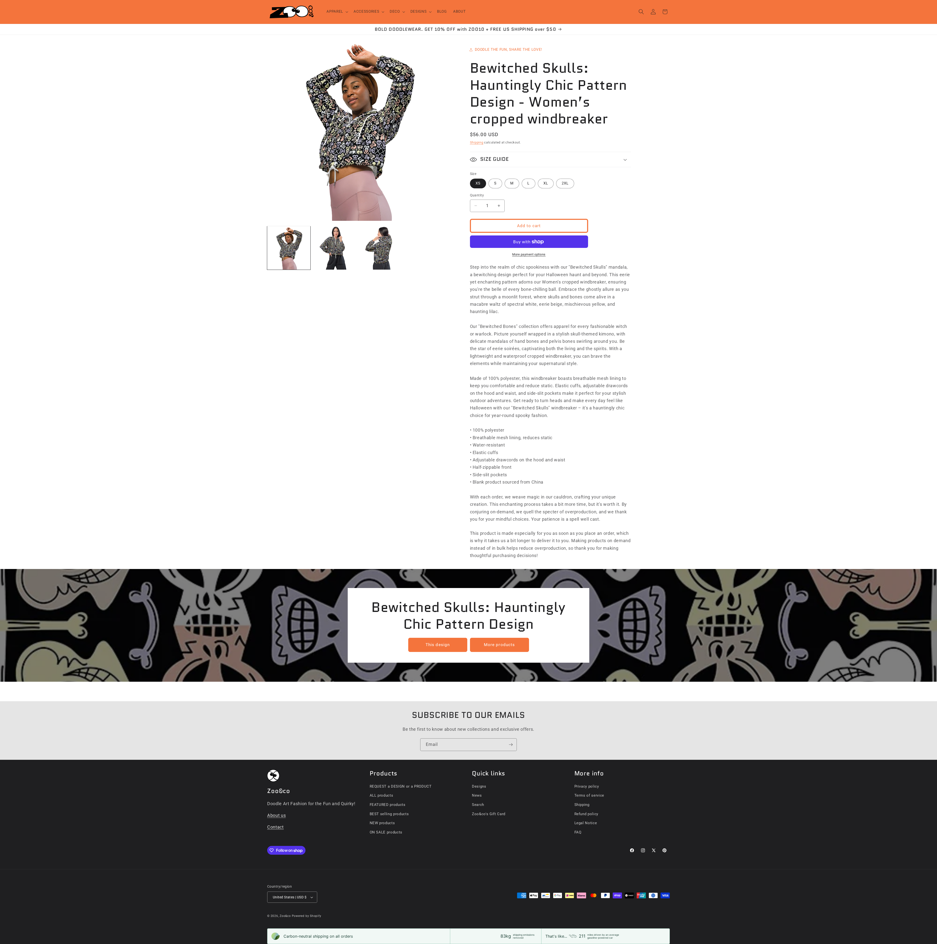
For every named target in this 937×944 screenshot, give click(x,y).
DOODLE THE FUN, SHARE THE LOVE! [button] (508, 49)
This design (438, 645)
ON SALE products (386, 832)
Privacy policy (586, 786)
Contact (275, 827)
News (477, 795)
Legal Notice (585, 823)
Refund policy (586, 814)
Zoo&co (285, 916)
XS (478, 183)
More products (499, 645)
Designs (479, 786)
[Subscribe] (511, 744)
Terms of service (589, 795)
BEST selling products (389, 814)
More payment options (529, 254)
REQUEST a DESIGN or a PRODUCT (401, 786)
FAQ (577, 832)
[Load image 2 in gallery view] (334, 247)
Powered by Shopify (306, 916)
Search (478, 804)
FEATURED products (388, 804)
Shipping (476, 142)
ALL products (381, 795)
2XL (565, 183)
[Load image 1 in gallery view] (288, 247)
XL (545, 183)
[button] (336, 11)
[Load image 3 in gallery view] (380, 247)
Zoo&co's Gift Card (488, 814)
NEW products (382, 823)
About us (276, 815)
